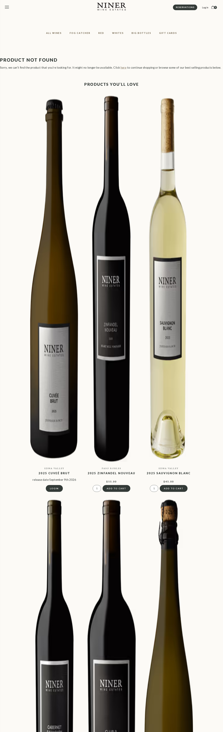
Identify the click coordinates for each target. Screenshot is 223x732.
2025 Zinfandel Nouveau (111, 473)
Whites (118, 33)
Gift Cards (168, 33)
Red (101, 33)
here (124, 67)
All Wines (54, 33)
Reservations (185, 7)
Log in (205, 7)
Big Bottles (141, 33)
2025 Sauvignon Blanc (169, 473)
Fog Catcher (80, 33)
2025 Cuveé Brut (54, 473)
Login (54, 488)
